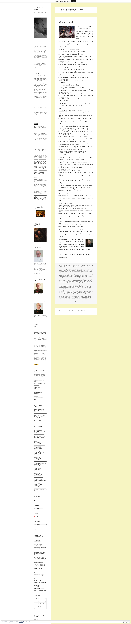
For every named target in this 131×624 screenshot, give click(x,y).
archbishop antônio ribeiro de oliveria (66, 268)
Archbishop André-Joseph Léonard (40, 195)
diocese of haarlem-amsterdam (39, 557)
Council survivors (68, 22)
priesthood (36, 584)
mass (42, 571)
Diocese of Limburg (37, 468)
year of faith (78, 301)
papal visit (36, 574)
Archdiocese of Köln (38, 435)
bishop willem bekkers (75, 295)
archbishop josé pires (88, 274)
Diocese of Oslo (37, 473)
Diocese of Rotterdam (38, 481)
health (41, 565)
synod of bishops (37, 586)
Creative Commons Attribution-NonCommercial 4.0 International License (40, 129)
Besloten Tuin (36, 384)
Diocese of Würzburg (38, 486)
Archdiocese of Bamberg (38, 429)
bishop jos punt (41, 542)
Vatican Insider (42, 174)
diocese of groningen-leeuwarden (38, 555)
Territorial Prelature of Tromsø (40, 488)
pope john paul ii (38, 582)
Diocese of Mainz (37, 470)
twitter (42, 588)
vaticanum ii (36, 590)
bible (37, 537)
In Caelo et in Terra (38, 8)
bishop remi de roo (80, 292)
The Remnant (41, 172)
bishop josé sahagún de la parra (84, 287)
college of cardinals (37, 547)
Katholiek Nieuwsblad (38, 392)
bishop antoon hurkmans (41, 537)
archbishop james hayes (85, 272)
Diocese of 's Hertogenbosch (39, 445)
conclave (40, 548)
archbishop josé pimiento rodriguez (77, 274)
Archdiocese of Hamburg (39, 433)
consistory (41, 552)
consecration (36, 552)
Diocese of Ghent (37, 459)
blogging (41, 544)
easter (45, 558)
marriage (36, 571)
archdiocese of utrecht (38, 536)
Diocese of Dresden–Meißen (39, 452)
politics (42, 574)
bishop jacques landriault (67, 283)
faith (35, 561)
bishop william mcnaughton (85, 295)
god (35, 564)
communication (43, 547)
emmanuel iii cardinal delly (77, 297)
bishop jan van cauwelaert (78, 283)
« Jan (36, 609)
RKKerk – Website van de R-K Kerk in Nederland (40, 419)
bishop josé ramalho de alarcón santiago (70, 287)
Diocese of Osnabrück (38, 474)
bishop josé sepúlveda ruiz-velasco (66, 288)
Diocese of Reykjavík (38, 478)
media (35, 572)
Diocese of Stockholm (38, 484)
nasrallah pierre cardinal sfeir (74, 299)
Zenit (35, 399)
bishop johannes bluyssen (69, 285)
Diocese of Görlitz (37, 458)
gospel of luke (43, 564)
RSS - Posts (37, 516)
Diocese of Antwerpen (38, 447)
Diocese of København (38, 467)
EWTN (35, 163)
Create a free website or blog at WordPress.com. (68, 310)
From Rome (83, 265)
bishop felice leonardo (84, 281)
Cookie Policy (21, 622)
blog (39, 544)
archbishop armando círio (79, 268)
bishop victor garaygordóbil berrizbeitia (84, 293)
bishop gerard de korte (39, 540)
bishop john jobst (78, 285)
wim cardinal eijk (42, 590)
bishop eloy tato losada (75, 281)
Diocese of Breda (37, 449)
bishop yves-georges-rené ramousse (66, 296)
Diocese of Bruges (37, 451)
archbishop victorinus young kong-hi (73, 277)
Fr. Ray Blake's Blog (41, 163)
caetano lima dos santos (78, 296)
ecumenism (36, 559)
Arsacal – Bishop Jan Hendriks (39, 383)
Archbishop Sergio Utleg (39, 198)
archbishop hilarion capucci (64, 272)
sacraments (40, 584)
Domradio (36, 388)
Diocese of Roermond (38, 479)
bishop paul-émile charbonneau (73, 291)
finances (39, 561)
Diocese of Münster (37, 472)
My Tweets (36, 619)
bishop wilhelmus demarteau (64, 295)
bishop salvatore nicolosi (71, 293)
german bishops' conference (38, 562)
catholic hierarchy (87, 296)
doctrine (42, 558)
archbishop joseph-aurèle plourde (65, 275)
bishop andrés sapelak (67, 279)
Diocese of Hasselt (37, 464)
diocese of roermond (37, 558)
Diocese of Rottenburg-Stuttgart (40, 480)
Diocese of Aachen (37, 446)
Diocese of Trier (37, 485)
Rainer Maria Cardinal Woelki (40, 199)
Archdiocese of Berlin (38, 430)
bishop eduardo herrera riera (65, 281)
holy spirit (36, 567)
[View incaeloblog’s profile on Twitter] (35, 500)
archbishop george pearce (75, 271)
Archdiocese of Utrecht (38, 443)
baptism (43, 536)
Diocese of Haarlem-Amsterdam (40, 463)
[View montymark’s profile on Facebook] (34, 500)
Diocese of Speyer (37, 483)
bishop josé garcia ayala (78, 286)
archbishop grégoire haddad (86, 271)
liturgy (44, 569)
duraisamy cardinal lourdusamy (65, 297)
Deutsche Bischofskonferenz (39, 415)
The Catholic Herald (42, 162)
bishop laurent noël (86, 288)
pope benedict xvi (83, 299)
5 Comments (84, 301)
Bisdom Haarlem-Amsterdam (40, 160)
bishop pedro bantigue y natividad (86, 291)
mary (39, 571)
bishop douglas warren (85, 280)
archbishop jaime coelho (75, 272)
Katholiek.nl (36, 167)
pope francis (38, 580)
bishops (36, 544)
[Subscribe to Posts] (34, 516)
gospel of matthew (37, 565)
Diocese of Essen (37, 456)
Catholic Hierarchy (84, 41)
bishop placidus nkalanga (71, 292)
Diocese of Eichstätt (37, 453)
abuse (35, 532)
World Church (88, 265)
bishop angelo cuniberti (84, 279)
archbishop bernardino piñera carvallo (74, 269)
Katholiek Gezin (42, 166)
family (37, 561)
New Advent (36, 393)
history (43, 565)
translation (37, 588)
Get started (73, 1)
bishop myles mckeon (81, 290)
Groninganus (36, 391)
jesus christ (38, 569)
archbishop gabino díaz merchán (80, 270)
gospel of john (38, 564)
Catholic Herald (37, 387)
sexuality (35, 585)
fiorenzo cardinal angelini (64, 298)
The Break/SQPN (38, 161)
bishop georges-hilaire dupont (76, 282)
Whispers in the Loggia (38, 397)
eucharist (43, 559)
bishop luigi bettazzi (73, 290)
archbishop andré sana (87, 266)
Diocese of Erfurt (37, 454)
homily (39, 567)
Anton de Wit (42, 158)
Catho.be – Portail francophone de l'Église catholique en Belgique (40, 410)
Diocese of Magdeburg (38, 469)
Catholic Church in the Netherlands (73, 265)
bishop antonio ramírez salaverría (74, 280)
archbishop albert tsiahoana (64, 266)
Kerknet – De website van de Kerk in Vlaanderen (40, 417)
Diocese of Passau (37, 475)
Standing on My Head (38, 394)
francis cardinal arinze (73, 298)
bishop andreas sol (75, 279)
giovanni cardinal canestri (83, 298)
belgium (35, 537)
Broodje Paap (36, 386)
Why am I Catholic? (40, 67)
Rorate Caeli (41, 173)
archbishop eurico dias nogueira (67, 270)
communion (36, 548)
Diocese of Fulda (37, 457)
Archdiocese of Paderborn (39, 442)
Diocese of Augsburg (38, 448)
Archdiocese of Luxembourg (39, 436)
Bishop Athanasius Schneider (40, 197)
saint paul (43, 584)
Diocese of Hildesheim (38, 465)
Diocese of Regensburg (38, 476)
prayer (44, 582)
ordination (41, 572)
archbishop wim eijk (37, 535)
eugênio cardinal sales (86, 297)
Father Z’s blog (36, 389)
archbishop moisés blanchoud (78, 275)
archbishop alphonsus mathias (76, 266)
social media (38, 585)
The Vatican (36, 396)
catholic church (37, 546)
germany (44, 562)
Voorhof (35, 176)
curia (44, 552)
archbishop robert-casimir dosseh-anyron (76, 276)
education (40, 559)
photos (39, 574)
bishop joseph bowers (77, 288)
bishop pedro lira (62, 292)
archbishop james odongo (64, 274)
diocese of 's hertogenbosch (39, 553)
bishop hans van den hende (38, 541)
